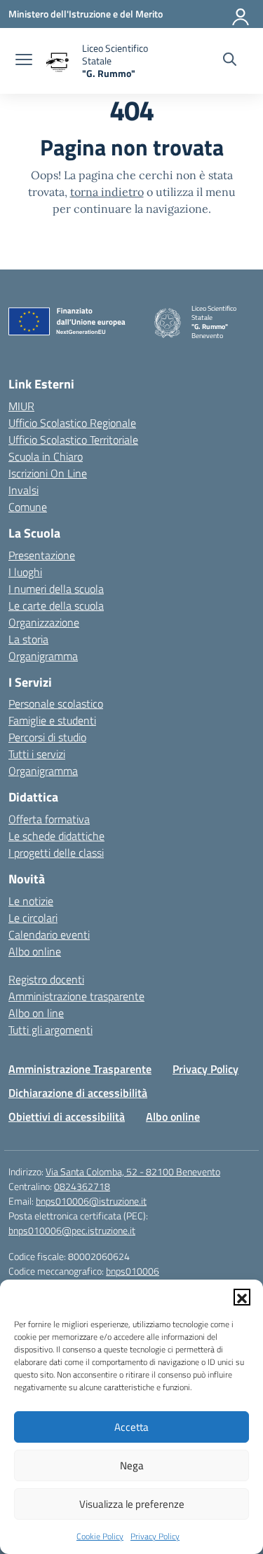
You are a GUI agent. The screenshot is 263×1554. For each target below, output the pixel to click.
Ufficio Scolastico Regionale (72, 422)
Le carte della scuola (56, 605)
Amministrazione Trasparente (79, 1068)
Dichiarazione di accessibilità (77, 1092)
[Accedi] (241, 14)
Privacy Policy (155, 1536)
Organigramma (43, 656)
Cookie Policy (99, 1536)
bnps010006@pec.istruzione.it (71, 1230)
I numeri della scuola (56, 588)
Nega (132, 1465)
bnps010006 (132, 1271)
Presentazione (41, 555)
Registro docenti (46, 979)
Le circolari (33, 917)
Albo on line (36, 1012)
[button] (242, 1297)
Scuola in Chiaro (45, 456)
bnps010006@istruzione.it (91, 1201)
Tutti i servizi (36, 754)
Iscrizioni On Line (47, 473)
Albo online (34, 951)
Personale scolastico (55, 703)
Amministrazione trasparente (76, 996)
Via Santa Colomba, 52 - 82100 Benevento (133, 1171)
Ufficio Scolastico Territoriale (73, 439)
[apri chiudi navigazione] (23, 60)
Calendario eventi (49, 934)
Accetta (131, 1427)
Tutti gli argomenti (50, 1029)
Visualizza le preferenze (131, 1504)
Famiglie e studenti (52, 720)
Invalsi (23, 490)
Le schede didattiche (56, 835)
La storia (28, 639)
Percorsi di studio (47, 737)
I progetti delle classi (56, 852)
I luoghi (25, 572)
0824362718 (82, 1186)
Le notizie (30, 900)
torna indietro (107, 192)
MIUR (21, 406)
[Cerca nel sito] (230, 61)
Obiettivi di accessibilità (66, 1116)
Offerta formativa (49, 819)
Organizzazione (43, 622)
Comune (27, 506)
